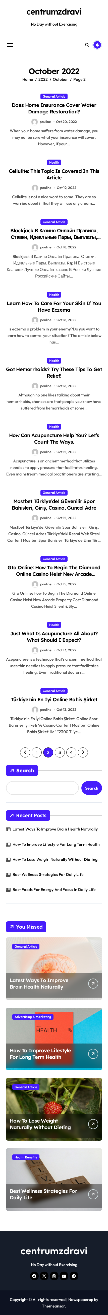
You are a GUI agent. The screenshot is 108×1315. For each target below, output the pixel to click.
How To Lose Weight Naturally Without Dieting (55, 859)
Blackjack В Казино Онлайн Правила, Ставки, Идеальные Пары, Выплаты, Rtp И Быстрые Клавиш (54, 237)
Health (54, 162)
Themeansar (53, 1305)
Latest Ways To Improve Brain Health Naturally (55, 829)
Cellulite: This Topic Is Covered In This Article (54, 174)
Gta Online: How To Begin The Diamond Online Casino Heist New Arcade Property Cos (54, 574)
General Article (54, 96)
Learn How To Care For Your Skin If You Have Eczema (54, 306)
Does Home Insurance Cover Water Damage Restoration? (54, 108)
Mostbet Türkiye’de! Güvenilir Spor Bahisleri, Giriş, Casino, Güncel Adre (54, 504)
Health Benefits (26, 1157)
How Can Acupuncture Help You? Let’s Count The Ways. (54, 438)
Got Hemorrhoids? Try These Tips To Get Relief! (54, 372)
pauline (45, 121)
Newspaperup (80, 1299)
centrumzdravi (53, 12)
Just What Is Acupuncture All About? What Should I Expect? (54, 636)
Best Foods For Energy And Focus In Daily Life (54, 889)
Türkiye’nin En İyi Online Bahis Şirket (54, 699)
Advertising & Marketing (33, 1017)
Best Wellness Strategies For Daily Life (48, 874)
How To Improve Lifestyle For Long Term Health (56, 844)
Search (25, 770)
